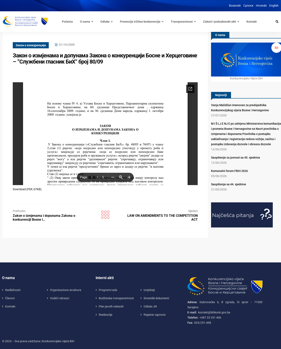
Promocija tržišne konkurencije (140, 21)
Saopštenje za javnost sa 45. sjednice (235, 157)
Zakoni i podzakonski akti (219, 21)
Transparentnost (182, 21)
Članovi (10, 298)
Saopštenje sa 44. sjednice (228, 184)
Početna (67, 21)
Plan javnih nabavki (111, 306)
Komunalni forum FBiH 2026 (229, 171)
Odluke (105, 21)
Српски (248, 5)
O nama (85, 21)
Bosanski (235, 5)
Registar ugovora (155, 314)
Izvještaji (149, 290)
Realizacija (105, 314)
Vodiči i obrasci (59, 298)
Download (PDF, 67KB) (27, 189)
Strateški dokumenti (156, 298)
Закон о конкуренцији (31, 45)
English (274, 5)
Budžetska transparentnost (116, 298)
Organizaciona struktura (65, 290)
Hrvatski (261, 5)
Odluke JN (150, 306)
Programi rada (108, 290)
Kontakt (251, 21)
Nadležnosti (12, 290)
